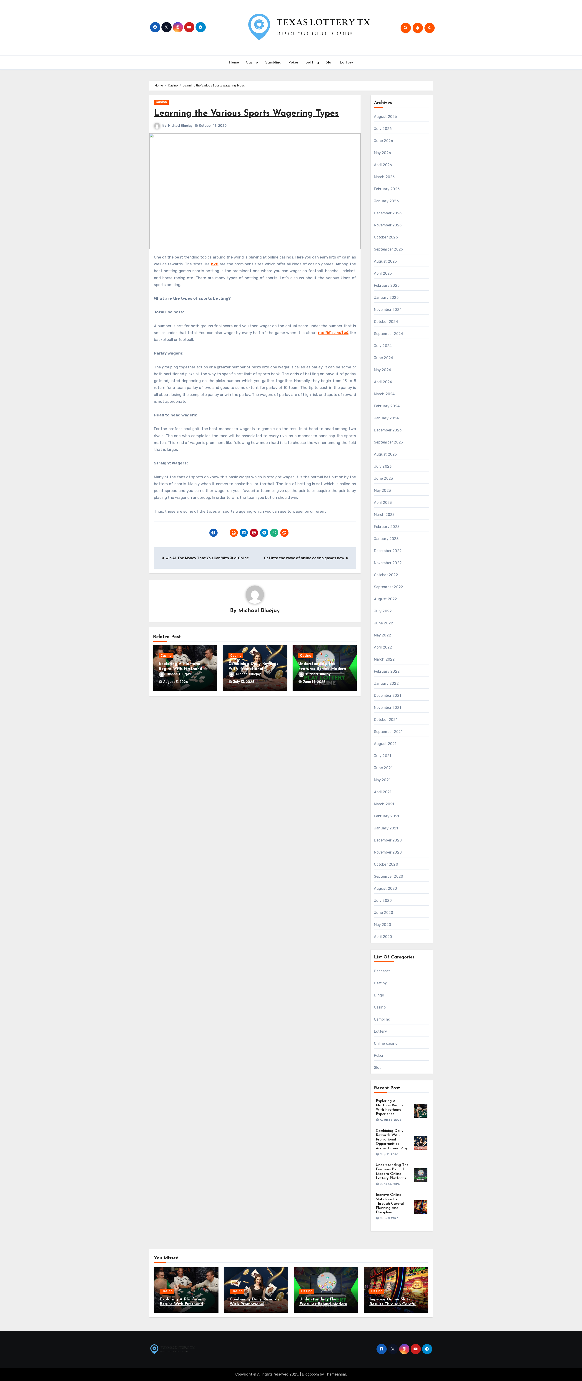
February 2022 (387, 671)
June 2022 (383, 623)
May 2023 (382, 490)
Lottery (346, 62)
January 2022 (386, 683)
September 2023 (388, 442)
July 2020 (383, 900)
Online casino (386, 1043)
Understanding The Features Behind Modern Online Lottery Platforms (323, 669)
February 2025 (387, 285)
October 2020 (386, 864)
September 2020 (388, 876)
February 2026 (387, 189)
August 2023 (385, 454)
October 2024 (386, 321)
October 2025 (386, 237)
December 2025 (388, 213)
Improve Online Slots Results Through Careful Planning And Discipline (390, 1203)
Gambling (273, 62)
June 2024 (383, 358)
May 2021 (382, 780)
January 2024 (386, 418)
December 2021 (387, 695)
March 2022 (384, 659)
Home (234, 62)
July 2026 (383, 129)
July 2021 (382, 756)
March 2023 (384, 514)
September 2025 (388, 249)
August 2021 (385, 744)
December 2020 (388, 840)
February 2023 (387, 527)
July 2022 (383, 611)
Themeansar (335, 1374)
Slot (329, 62)
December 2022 (388, 551)
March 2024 (384, 394)
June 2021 (383, 768)
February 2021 (386, 816)
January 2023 (386, 539)
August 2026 (385, 116)
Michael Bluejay (180, 126)
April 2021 (382, 792)
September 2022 (388, 587)
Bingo (379, 995)
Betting (312, 62)
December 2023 (388, 430)
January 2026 (386, 201)
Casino (252, 62)
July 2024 (383, 346)
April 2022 (383, 647)
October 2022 (386, 575)
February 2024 (387, 406)
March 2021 (384, 804)
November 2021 (387, 707)
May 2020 (382, 924)
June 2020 (383, 912)
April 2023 (383, 502)
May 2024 (382, 370)
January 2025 (386, 297)
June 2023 (383, 478)
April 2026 (383, 165)
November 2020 (388, 852)
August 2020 (385, 888)
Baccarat (382, 971)
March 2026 (384, 177)
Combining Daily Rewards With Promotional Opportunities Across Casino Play (392, 1139)
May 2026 (382, 153)
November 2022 (388, 563)
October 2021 (385, 719)
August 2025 (385, 261)
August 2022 (385, 599)
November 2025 (388, 225)
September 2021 (388, 732)
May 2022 (382, 635)
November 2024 (388, 309)
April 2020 (383, 937)
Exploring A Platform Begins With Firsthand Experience (180, 669)
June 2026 (383, 141)
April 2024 (383, 382)
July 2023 (383, 466)
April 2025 (383, 273)
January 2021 (386, 828)
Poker (293, 62)
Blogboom (310, 1374)
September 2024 (388, 334)
